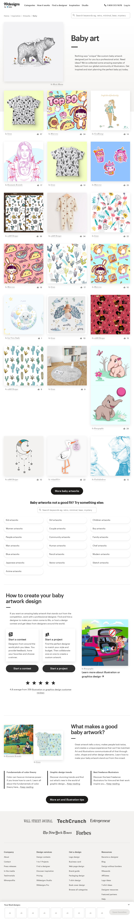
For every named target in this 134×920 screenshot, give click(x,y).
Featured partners (109, 894)
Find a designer (59, 5)
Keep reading (26, 787)
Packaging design (76, 875)
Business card (75, 862)
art (120, 69)
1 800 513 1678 (114, 5)
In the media (9, 871)
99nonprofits (9, 880)
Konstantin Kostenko (15, 185)
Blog (103, 862)
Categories (29, 5)
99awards (106, 871)
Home (7, 16)
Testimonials (9, 875)
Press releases (10, 866)
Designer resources (110, 889)
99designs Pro (43, 885)
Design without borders (112, 866)
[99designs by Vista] (12, 5)
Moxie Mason (58, 84)
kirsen (9, 133)
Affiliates (105, 875)
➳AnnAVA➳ (55, 479)
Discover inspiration (45, 871)
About (6, 857)
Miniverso (54, 133)
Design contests (43, 857)
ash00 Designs (12, 236)
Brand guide (74, 871)
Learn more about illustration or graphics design (101, 674)
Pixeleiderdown (100, 479)
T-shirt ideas (107, 885)
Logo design (74, 857)
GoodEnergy (99, 133)
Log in (127, 5)
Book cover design (77, 885)
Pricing (40, 875)
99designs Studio (44, 880)
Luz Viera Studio (13, 338)
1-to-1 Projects (43, 862)
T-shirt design (75, 880)
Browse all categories (78, 889)
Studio (85, 5)
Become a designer (110, 857)
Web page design (76, 866)
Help (104, 899)
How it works (43, 5)
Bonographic (99, 428)
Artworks (27, 16)
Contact (7, 862)
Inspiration (74, 5)
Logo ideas (106, 880)
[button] (129, 905)
